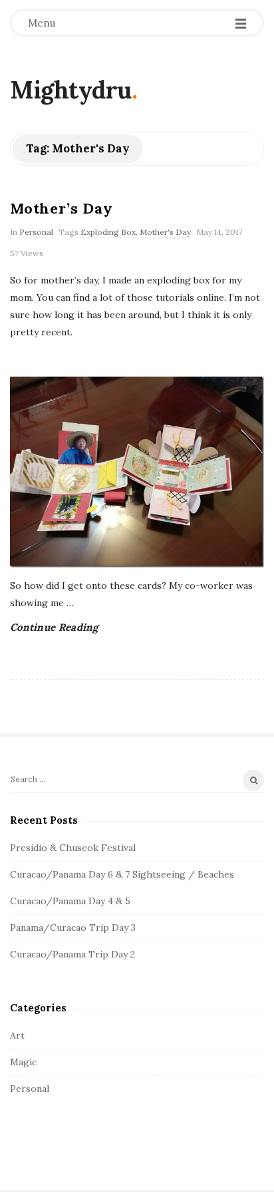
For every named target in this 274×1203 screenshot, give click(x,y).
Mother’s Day (61, 208)
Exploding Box (108, 232)
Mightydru (71, 90)
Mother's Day (165, 232)
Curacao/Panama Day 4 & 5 (70, 901)
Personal (36, 232)
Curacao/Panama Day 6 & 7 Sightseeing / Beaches (122, 874)
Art (17, 1035)
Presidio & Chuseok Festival (73, 848)
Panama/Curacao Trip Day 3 (73, 928)
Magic (23, 1062)
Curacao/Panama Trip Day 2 (72, 954)
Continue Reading (54, 627)
